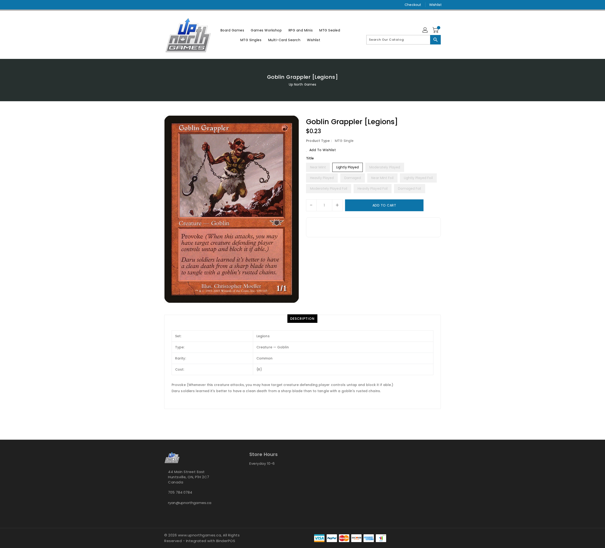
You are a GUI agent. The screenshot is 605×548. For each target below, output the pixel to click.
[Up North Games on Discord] (175, 4)
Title (310, 158)
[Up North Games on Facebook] (157, 4)
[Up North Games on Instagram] (166, 4)
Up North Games (302, 84)
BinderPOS (225, 540)
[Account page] (425, 30)
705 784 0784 (180, 492)
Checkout (413, 4)
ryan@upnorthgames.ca (189, 502)
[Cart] (436, 30)
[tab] (302, 318)
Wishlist (435, 4)
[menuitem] (232, 30)
